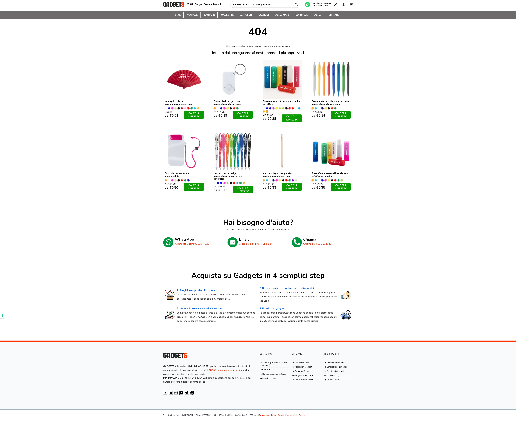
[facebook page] (165, 393)
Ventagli (192, 15)
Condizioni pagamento (337, 366)
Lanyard (209, 15)
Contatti (266, 369)
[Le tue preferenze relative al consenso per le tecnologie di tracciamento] (2, 315)
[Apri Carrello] (351, 4)
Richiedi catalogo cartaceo (274, 374)
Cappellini (246, 15)
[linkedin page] (171, 393)
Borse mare (282, 15)
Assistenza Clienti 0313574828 (192, 243)
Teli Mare (333, 15)
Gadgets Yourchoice (303, 375)
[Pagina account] (335, 4)
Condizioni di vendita (336, 371)
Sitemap (281, 415)
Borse (317, 15)
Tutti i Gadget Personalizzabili (204, 4)
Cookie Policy (333, 375)
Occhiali (263, 15)
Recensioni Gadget (303, 366)
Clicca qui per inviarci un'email (255, 243)
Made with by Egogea (295, 415)
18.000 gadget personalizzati (223, 370)
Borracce (301, 15)
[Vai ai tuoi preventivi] (343, 4)
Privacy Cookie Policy (267, 415)
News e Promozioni (303, 379)
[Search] (296, 4)
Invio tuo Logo (269, 378)
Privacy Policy (333, 379)
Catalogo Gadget (302, 371)
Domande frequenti (336, 362)
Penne (177, 15)
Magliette (227, 15)
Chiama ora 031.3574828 (317, 243)
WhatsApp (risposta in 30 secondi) (274, 364)
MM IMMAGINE (302, 362)
